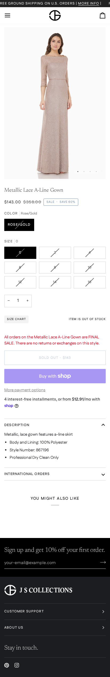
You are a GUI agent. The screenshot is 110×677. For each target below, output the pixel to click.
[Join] (101, 562)
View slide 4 (96, 171)
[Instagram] (16, 665)
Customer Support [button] (24, 611)
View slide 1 (77, 171)
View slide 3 (90, 171)
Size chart (16, 319)
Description (16, 425)
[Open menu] (12, 15)
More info (88, 3)
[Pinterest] (6, 665)
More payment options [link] (24, 390)
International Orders (27, 474)
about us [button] (13, 627)
